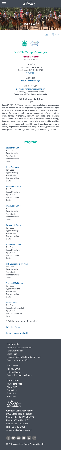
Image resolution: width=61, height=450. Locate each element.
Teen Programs (12, 167)
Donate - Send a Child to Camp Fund (24, 357)
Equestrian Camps (13, 148)
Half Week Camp (13, 244)
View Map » (30, 73)
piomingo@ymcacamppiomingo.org (30, 89)
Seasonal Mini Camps (15, 283)
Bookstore (11, 396)
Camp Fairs (12, 354)
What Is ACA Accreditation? (19, 347)
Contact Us (12, 390)
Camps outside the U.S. (17, 360)
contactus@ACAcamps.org (19, 430)
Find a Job (11, 393)
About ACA (12, 387)
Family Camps (12, 302)
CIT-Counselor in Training (17, 264)
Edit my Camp (13, 372)
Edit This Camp (13, 327)
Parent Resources (15, 350)
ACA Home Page (14, 384)
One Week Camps (13, 206)
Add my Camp (13, 369)
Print (57, 34)
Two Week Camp (13, 225)
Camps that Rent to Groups (19, 375)
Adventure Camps (13, 186)
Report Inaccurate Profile (17, 333)
